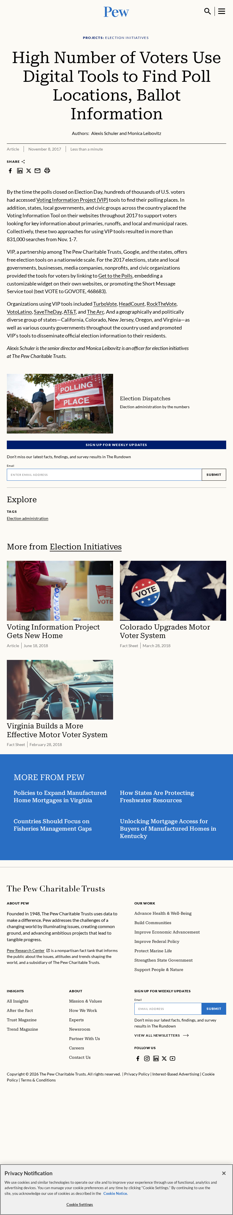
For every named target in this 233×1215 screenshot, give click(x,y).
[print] (47, 170)
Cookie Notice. (115, 1193)
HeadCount (132, 304)
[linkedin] (19, 170)
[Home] (56, 888)
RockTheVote (161, 304)
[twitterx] (28, 170)
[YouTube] (172, 1058)
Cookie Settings (79, 1204)
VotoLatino (19, 312)
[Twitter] (164, 1058)
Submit (214, 474)
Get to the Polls (115, 275)
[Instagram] (146, 1058)
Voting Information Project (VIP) (72, 200)
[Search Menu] (207, 11)
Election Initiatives (86, 546)
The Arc (95, 312)
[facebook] (10, 170)
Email (10, 465)
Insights (15, 991)
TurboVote (105, 304)
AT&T (70, 312)
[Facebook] (137, 1058)
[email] (37, 170)
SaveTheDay (48, 312)
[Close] (224, 1173)
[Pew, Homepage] (116, 11)
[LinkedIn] (156, 1058)
